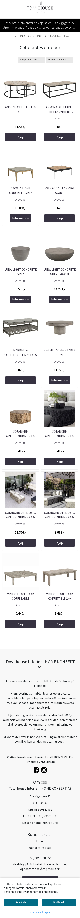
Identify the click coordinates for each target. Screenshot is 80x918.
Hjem (13, 35)
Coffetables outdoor (60, 35)
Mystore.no (48, 762)
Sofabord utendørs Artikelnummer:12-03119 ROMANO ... (59, 517)
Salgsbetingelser (40, 848)
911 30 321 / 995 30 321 (42, 816)
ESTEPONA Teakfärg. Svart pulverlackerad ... (59, 192)
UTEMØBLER (39, 35)
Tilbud (40, 841)
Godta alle (59, 902)
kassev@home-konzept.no (40, 823)
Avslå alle (21, 902)
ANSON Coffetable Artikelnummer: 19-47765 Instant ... (59, 111)
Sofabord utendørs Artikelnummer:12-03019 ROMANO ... (20, 517)
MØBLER (24, 35)
